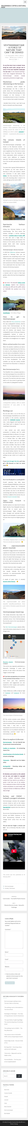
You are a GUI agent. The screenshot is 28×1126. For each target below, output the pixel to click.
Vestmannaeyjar (9, 886)
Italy (5, 1103)
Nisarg (16, 1124)
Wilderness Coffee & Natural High (13, 6)
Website (7, 966)
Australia (6, 1089)
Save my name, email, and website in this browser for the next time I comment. (14, 976)
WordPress (22, 1122)
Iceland (6, 1100)
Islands (7, 888)
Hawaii (6, 1096)
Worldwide (7, 1113)
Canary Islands (8, 1093)
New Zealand (7, 1106)
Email (7, 959)
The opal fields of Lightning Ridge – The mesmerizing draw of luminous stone (13, 1022)
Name (7, 952)
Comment (8, 929)
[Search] (19, 1076)
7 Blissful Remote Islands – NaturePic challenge (14, 905)
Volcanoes (12, 888)
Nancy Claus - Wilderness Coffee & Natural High (14, 57)
